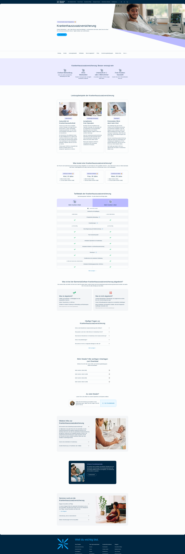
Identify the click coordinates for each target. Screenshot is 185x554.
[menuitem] (121, 2)
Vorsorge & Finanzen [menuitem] (96, 1)
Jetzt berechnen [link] (61, 34)
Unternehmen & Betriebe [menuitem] (106, 1)
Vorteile (65, 53)
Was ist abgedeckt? (90, 53)
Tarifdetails (81, 53)
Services (125, 53)
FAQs (98, 53)
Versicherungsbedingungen (107, 53)
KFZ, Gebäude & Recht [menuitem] (72, 1)
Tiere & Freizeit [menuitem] (80, 1)
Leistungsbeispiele (73, 53)
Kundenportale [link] (92, 474)
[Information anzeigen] (99, 217)
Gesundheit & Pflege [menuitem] (87, 1)
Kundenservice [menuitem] (114, 1)
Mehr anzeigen (92, 270)
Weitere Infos (118, 53)
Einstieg (59, 53)
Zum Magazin (64, 511)
